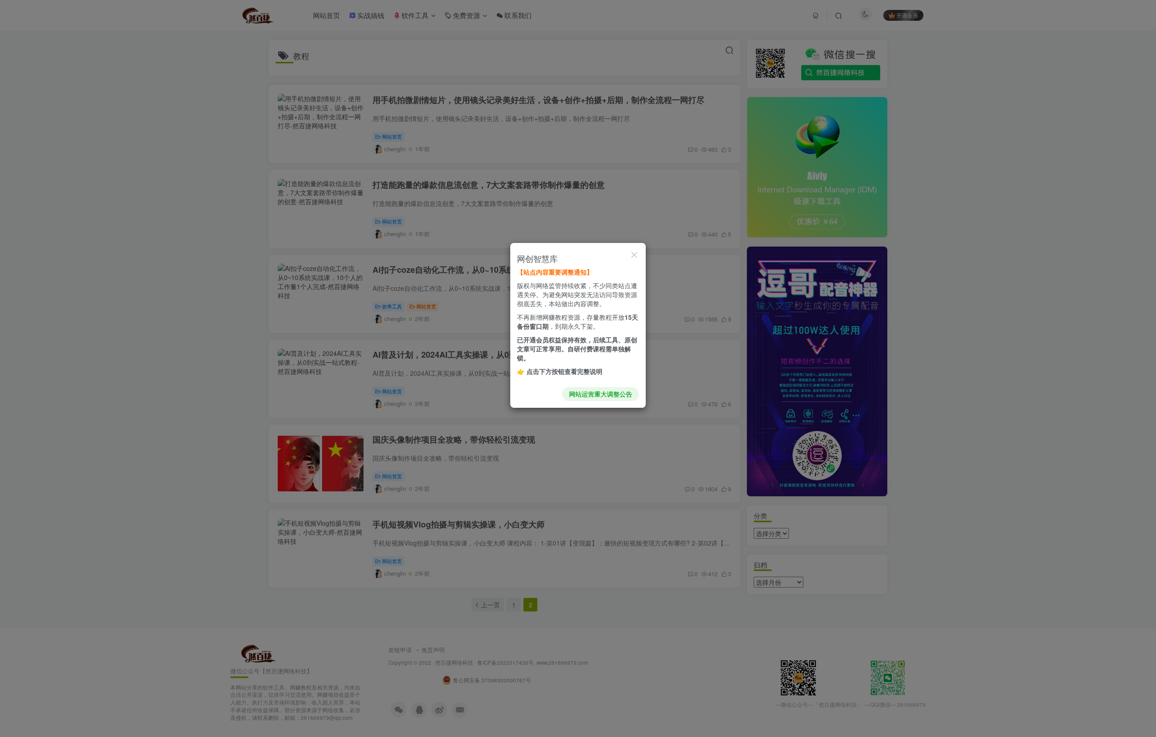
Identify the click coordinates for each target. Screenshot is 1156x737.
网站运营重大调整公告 (600, 393)
